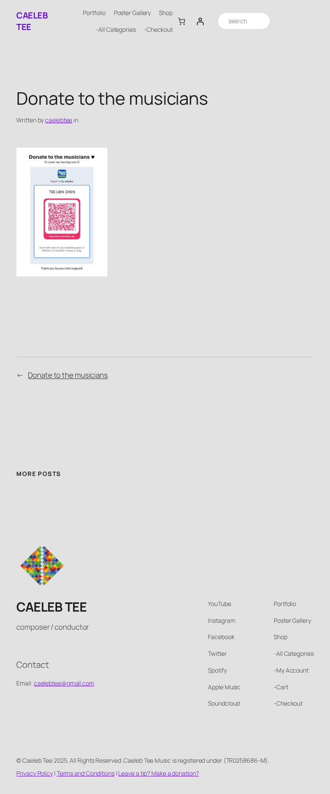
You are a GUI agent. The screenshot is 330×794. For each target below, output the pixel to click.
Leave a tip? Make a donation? (158, 773)
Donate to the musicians (68, 375)
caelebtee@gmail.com (64, 683)
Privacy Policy (34, 773)
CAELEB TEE (51, 606)
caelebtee (58, 120)
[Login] (200, 21)
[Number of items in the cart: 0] (182, 21)
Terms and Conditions (86, 773)
